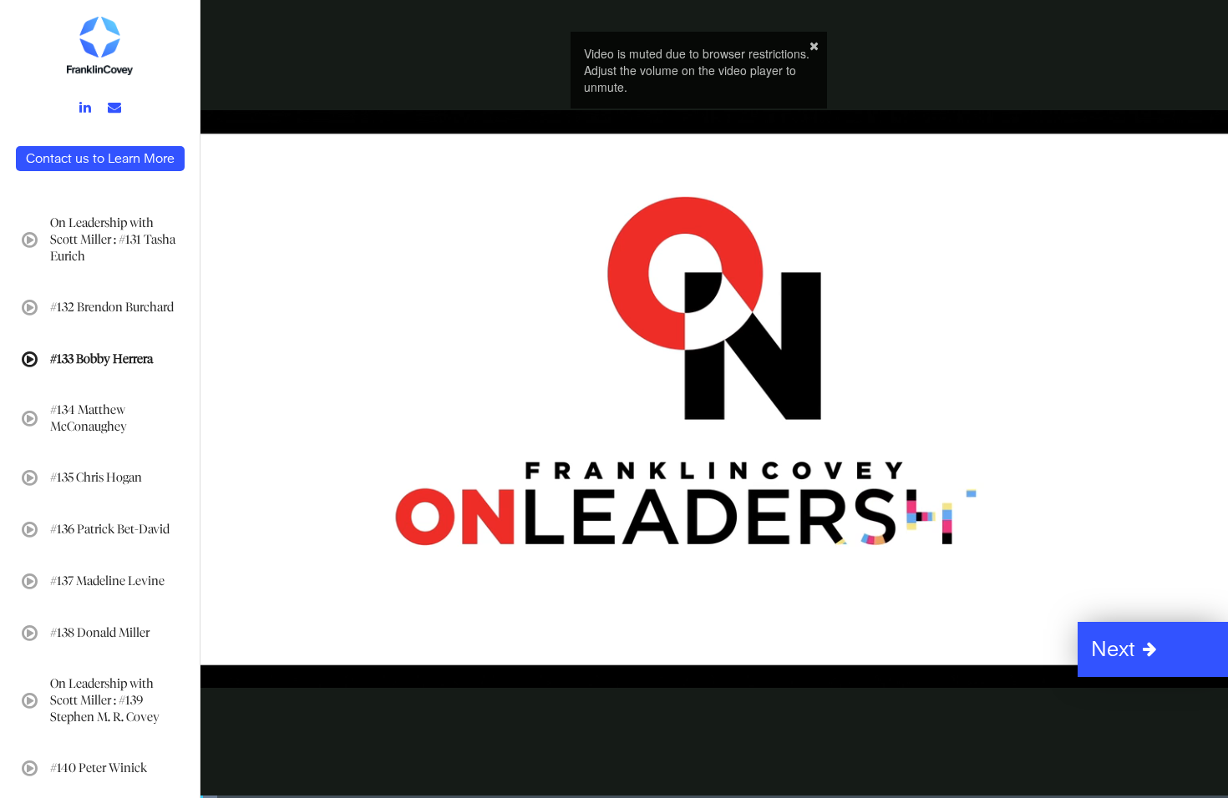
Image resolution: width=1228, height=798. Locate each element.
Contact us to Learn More (100, 158)
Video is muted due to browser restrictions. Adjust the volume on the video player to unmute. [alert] (696, 70)
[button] (1153, 649)
